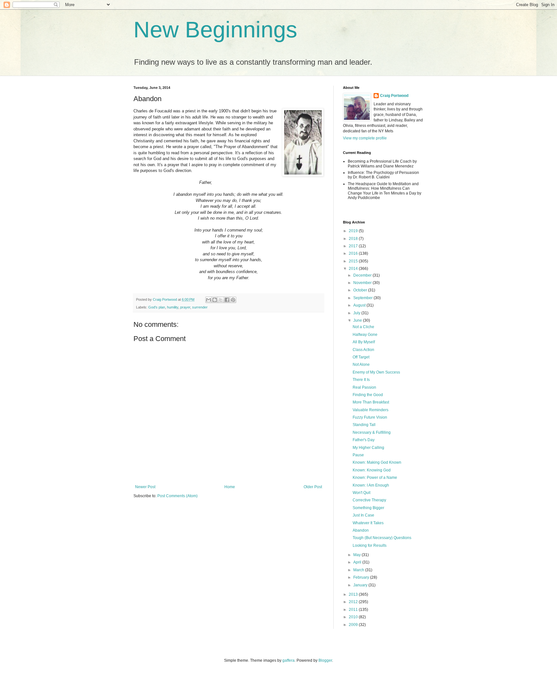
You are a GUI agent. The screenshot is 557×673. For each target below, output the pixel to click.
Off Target (361, 357)
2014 (354, 268)
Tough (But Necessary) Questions (382, 538)
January (360, 585)
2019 (354, 231)
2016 (354, 253)
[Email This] (208, 300)
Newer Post (145, 487)
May (357, 555)
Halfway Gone (365, 334)
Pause (358, 455)
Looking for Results (369, 545)
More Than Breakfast (371, 402)
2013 (354, 594)
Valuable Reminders (370, 410)
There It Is (361, 379)
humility (172, 307)
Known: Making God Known (377, 462)
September (363, 298)
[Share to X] (221, 300)
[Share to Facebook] (227, 300)
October (360, 290)
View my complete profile (365, 138)
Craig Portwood (394, 95)
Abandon (361, 530)
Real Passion (364, 387)
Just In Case (363, 515)
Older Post (313, 487)
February (361, 577)
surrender (200, 307)
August (359, 305)
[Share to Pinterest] (233, 300)
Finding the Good (368, 395)
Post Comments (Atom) (177, 496)
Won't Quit (361, 492)
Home (229, 487)
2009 (354, 624)
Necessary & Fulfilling (372, 432)
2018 (354, 238)
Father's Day (364, 440)
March (359, 570)
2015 (354, 261)
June (358, 320)
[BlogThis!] (214, 300)
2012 (354, 602)
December (363, 275)
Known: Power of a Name (375, 477)
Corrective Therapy (369, 500)
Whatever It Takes (368, 523)
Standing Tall (364, 424)
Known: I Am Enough (371, 485)
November (363, 282)
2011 (354, 609)
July (357, 313)
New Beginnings (215, 29)
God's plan (156, 307)
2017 (354, 246)
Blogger (325, 660)
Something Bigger (368, 508)
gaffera (288, 660)
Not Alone (361, 364)
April (357, 562)
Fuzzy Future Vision (370, 417)
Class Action (363, 349)
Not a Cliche (363, 327)
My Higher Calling (368, 447)
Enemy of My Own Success (376, 372)
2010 (354, 617)
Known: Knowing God (372, 470)
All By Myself (364, 342)
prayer (185, 307)
